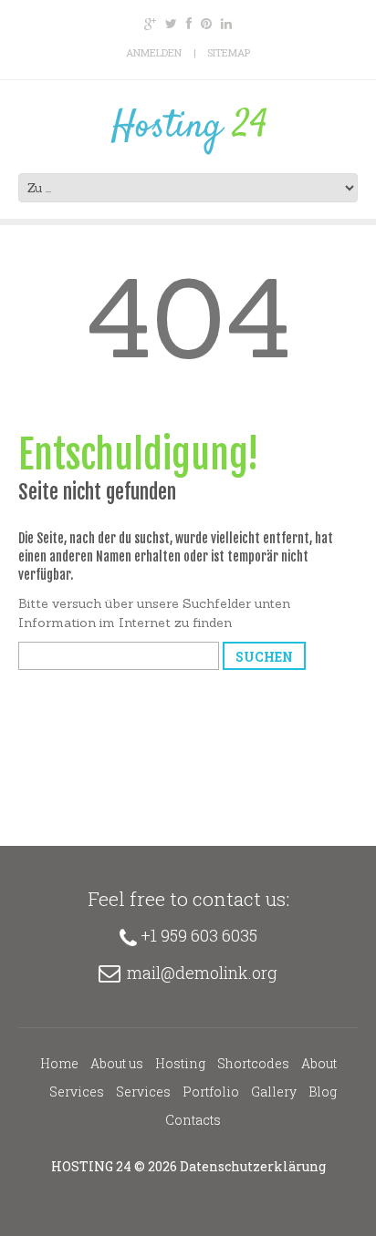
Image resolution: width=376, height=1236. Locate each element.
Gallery (274, 1091)
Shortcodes (253, 1063)
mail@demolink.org (202, 973)
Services (76, 1091)
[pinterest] (206, 23)
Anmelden (154, 52)
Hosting (180, 1063)
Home (59, 1063)
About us (116, 1063)
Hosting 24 (91, 1166)
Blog (322, 1091)
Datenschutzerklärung (253, 1166)
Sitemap (228, 52)
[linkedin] (226, 23)
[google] (150, 23)
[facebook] (189, 23)
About (319, 1063)
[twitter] (171, 23)
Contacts (193, 1119)
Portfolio (211, 1091)
